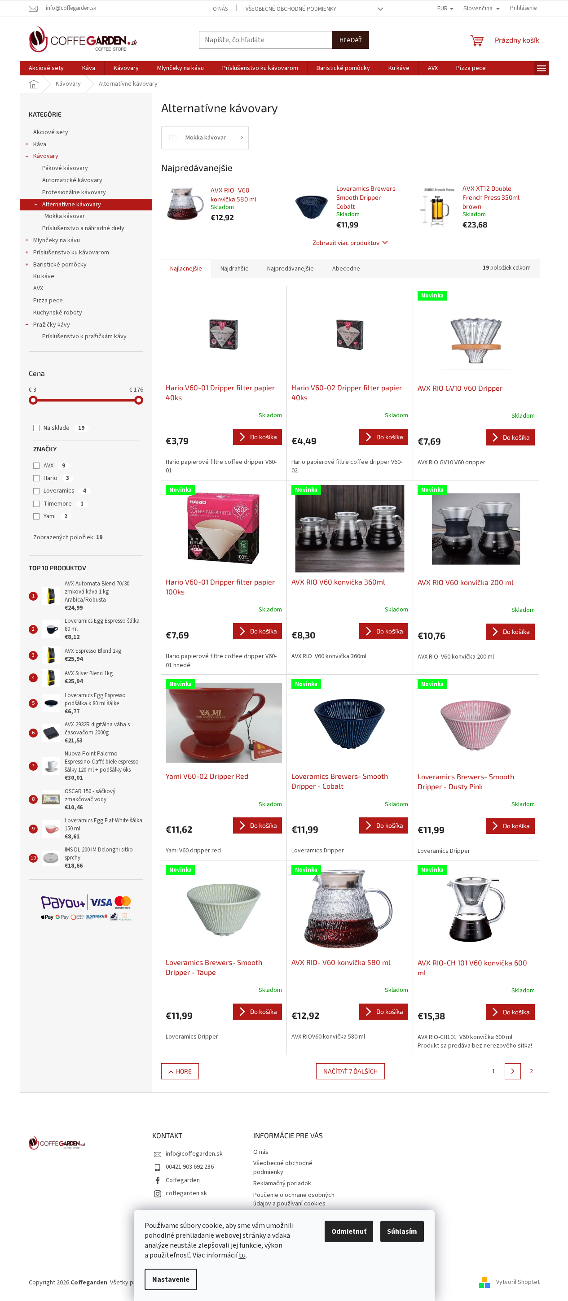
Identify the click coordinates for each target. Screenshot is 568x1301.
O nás (220, 9)
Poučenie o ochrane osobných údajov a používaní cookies (294, 1199)
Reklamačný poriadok (282, 1183)
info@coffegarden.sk (194, 1153)
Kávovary (45, 156)
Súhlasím (402, 1231)
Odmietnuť (348, 1231)
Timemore (64, 503)
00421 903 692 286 (190, 1166)
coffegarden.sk (186, 1193)
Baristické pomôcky (60, 264)
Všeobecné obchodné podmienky (291, 9)
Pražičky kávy (51, 324)
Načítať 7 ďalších (350, 1071)
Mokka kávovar (64, 216)
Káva (39, 144)
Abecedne (346, 268)
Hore (184, 1071)
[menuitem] (46, 68)
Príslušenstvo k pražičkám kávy (84, 336)
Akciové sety (50, 132)
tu (242, 1255)
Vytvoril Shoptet (518, 1282)
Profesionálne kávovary (74, 192)
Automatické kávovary (72, 180)
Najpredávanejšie (290, 268)
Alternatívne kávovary (71, 204)
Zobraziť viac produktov (346, 242)
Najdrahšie (234, 268)
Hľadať (350, 40)
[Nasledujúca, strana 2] (513, 1071)
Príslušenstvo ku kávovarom (71, 252)
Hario (56, 478)
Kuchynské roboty (57, 312)
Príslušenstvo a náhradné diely (83, 228)
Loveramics (65, 490)
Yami (55, 516)
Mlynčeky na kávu (56, 240)
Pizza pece (48, 300)
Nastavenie (170, 1279)
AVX (38, 288)
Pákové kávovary (65, 168)
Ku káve (43, 276)
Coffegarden (183, 1180)
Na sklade (64, 427)
